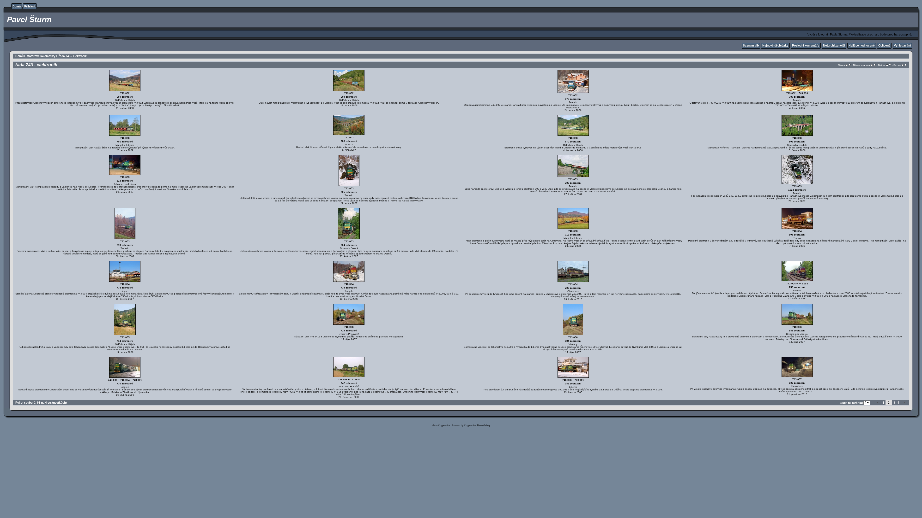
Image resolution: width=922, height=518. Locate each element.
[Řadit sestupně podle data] (890, 65)
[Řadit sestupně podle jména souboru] (874, 65)
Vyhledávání (902, 45)
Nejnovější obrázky (775, 45)
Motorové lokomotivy (41, 56)
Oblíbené (884, 45)
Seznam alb (751, 45)
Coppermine (444, 425)
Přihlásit (30, 6)
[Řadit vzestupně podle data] (887, 65)
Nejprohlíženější (834, 45)
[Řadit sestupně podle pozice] (905, 65)
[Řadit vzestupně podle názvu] (847, 65)
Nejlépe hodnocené (862, 45)
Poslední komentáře (805, 45)
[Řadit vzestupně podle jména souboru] (872, 65)
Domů (16, 6)
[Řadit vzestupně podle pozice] (903, 65)
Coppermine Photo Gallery (477, 425)
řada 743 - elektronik (73, 56)
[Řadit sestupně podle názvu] (850, 65)
